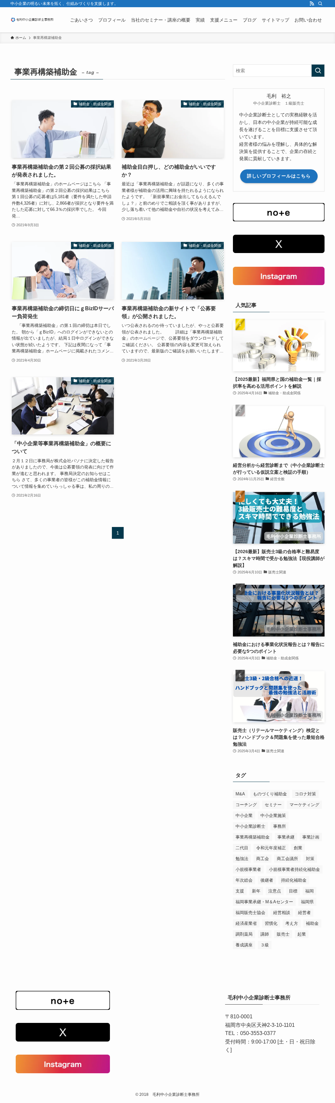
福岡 (309, 891)
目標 (293, 891)
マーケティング (304, 804)
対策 (310, 858)
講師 (264, 934)
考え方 (291, 923)
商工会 (262, 858)
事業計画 (310, 837)
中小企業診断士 (250, 826)
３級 (264, 944)
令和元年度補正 (271, 847)
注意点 (274, 891)
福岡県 (307, 901)
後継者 (266, 880)
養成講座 (244, 944)
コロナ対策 (305, 793)
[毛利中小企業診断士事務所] (32, 19)
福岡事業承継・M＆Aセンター (264, 901)
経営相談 (281, 912)
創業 (298, 847)
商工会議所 (287, 858)
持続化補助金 (294, 880)
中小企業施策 (273, 815)
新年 (256, 891)
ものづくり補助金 (270, 793)
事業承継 (285, 837)
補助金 (312, 923)
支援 (240, 891)
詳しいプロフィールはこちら (279, 175)
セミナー (273, 804)
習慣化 (271, 923)
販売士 (283, 934)
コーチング (246, 804)
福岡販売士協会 (250, 912)
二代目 (242, 847)
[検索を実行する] (318, 70)
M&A (240, 793)
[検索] (320, 3)
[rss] (312, 3)
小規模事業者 (248, 869)
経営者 (304, 912)
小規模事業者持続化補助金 (294, 869)
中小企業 (244, 815)
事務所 (279, 826)
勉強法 (242, 858)
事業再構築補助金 (253, 837)
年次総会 (244, 880)
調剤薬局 (244, 934)
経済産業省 (246, 923)
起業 (301, 934)
